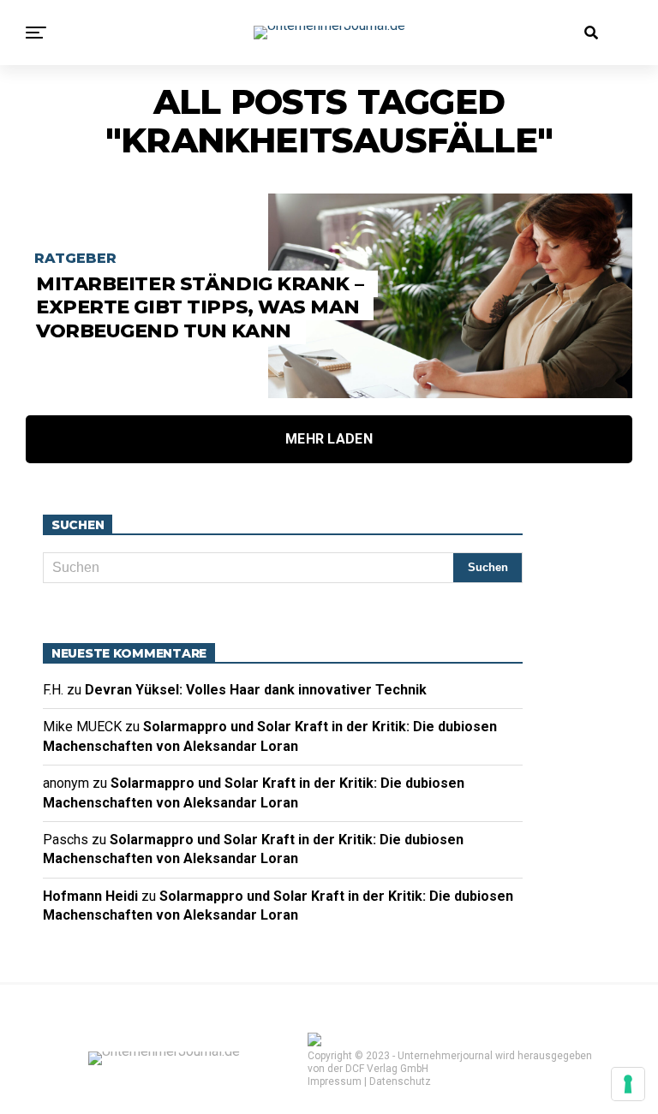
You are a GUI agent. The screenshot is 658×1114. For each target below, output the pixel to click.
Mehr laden (329, 439)
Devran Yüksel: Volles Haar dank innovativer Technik (259, 690)
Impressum (335, 1081)
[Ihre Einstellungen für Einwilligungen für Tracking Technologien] (628, 1084)
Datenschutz (400, 1081)
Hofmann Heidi (90, 896)
